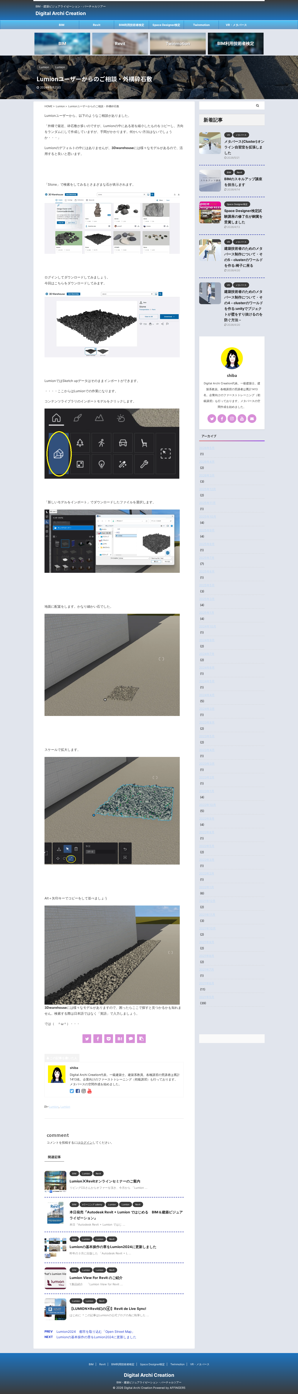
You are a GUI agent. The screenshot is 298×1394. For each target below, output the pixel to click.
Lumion (54, 1106)
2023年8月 (207, 722)
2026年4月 (207, 461)
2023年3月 (207, 763)
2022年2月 (206, 873)
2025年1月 (206, 612)
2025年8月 (207, 544)
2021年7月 (206, 969)
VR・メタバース (236, 25)
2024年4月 (207, 695)
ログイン (86, 1142)
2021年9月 (206, 942)
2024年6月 (207, 667)
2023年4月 (207, 750)
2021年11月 (207, 914)
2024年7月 (206, 654)
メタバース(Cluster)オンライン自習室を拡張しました (244, 147)
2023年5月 (207, 736)
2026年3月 (207, 475)
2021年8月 (206, 956)
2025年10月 (207, 516)
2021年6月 (206, 983)
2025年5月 (207, 585)
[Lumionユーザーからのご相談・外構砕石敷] (119, 1038)
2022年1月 (206, 887)
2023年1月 (206, 791)
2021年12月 (207, 901)
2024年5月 (207, 681)
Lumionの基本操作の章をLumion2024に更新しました (113, 1247)
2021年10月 (207, 928)
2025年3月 (207, 599)
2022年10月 (207, 805)
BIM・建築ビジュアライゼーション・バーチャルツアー (149, 1382)
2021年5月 (206, 997)
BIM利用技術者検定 (131, 25)
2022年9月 (206, 818)
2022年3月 (206, 859)
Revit (96, 25)
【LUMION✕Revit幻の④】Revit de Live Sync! (108, 1308)
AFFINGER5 (177, 1387)
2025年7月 (206, 558)
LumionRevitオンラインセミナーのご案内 (105, 1181)
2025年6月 (207, 571)
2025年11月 (207, 503)
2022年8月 (206, 832)
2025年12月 (207, 489)
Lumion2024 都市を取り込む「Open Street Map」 (96, 1332)
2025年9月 (207, 530)
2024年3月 (207, 709)
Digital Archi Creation (61, 13)
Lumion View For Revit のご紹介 (96, 1277)
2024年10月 (207, 626)
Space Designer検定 (166, 25)
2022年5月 (206, 846)
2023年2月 (206, 777)
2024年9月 (207, 640)
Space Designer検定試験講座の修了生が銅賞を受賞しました (243, 216)
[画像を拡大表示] (112, 251)
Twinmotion (201, 25)
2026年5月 (207, 448)
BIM (61, 25)
